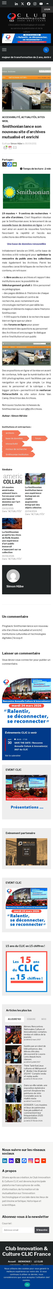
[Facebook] (28, 4)
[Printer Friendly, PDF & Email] (10, 147)
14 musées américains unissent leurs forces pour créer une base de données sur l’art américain (11, 496)
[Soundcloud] (47, 4)
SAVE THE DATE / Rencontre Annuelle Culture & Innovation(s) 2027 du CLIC (31, 746)
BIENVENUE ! (25, 1261)
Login (47, 9)
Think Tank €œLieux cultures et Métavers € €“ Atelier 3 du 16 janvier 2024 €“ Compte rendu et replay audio (35, 1070)
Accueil (12, 1261)
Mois (44, 1019)
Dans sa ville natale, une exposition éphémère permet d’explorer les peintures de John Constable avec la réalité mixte (35, 1092)
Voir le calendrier (13, 755)
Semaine (31, 1019)
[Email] (14, 164)
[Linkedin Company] (16, 4)
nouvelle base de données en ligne (22, 225)
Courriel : (7, 1223)
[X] (22, 4)
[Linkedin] (11, 1160)
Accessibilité (11, 117)
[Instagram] (35, 4)
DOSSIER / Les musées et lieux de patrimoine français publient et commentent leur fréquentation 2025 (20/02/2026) (35, 1111)
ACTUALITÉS (29, 117)
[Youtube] (41, 4)
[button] (26, 191)
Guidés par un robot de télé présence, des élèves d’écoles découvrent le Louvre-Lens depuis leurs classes (35, 1052)
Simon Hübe (16, 143)
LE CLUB (38, 1261)
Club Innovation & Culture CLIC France (26, 1251)
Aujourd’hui (14, 1019)
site (27, 409)
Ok (27, 1284)
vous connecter (24, 660)
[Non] (49, 1276)
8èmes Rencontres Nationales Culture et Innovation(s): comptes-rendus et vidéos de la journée (35, 1031)
